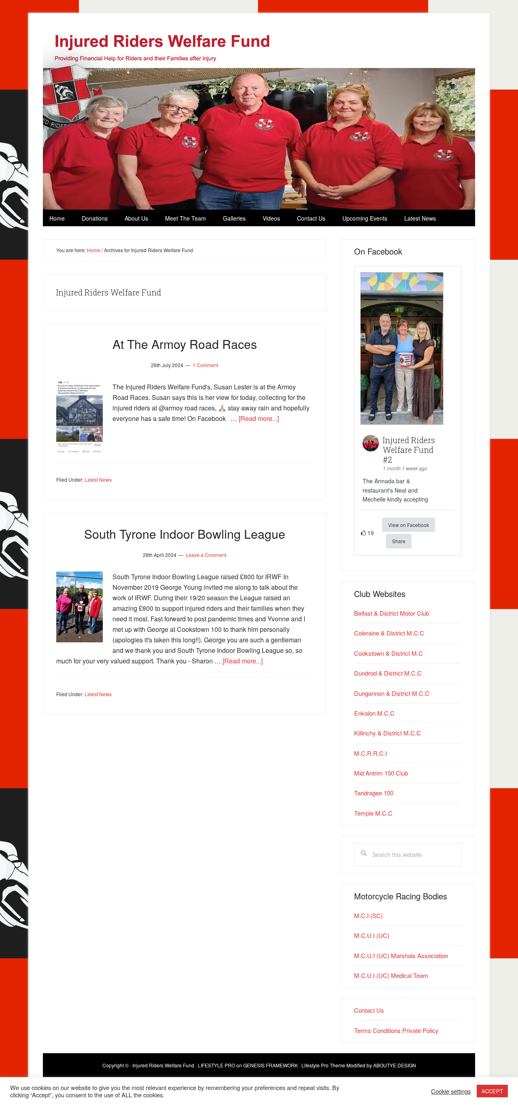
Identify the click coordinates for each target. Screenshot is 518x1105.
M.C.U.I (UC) (371, 935)
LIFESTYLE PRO (216, 1065)
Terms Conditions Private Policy (396, 1030)
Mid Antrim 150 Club (381, 773)
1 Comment (205, 364)
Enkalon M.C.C (374, 713)
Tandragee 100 (373, 792)
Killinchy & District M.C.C (387, 733)
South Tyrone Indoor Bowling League (184, 533)
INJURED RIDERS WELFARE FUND (273, 119)
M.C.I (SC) (368, 915)
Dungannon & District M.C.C (391, 693)
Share (398, 541)
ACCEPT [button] (492, 1091)
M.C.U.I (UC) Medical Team (391, 975)
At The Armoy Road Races (185, 344)
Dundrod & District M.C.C (388, 673)
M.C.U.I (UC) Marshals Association (401, 955)
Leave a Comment (206, 554)
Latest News (98, 479)
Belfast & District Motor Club (391, 613)
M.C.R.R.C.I (370, 753)
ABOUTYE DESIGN (394, 1065)
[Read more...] (259, 418)
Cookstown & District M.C (388, 653)
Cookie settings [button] (451, 1091)
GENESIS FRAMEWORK (270, 1065)
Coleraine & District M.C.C (389, 633)
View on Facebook (408, 524)
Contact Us (369, 1010)
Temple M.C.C (373, 813)
